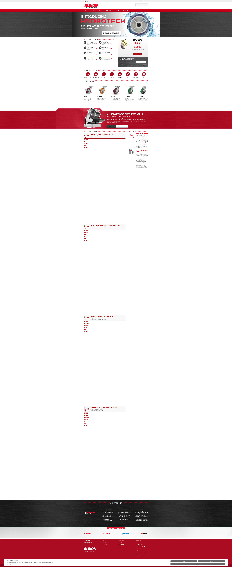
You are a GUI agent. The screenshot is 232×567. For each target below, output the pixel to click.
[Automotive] (104, 74)
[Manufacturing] (88, 74)
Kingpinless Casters (91, 47)
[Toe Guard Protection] (131, 135)
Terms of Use (138, 540)
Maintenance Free (105, 47)
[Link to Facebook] (84, 1)
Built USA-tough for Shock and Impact (102, 317)
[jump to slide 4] (116, 33)
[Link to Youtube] (89, 1)
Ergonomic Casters (106, 52)
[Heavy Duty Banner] (131, 151)
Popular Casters (90, 42)
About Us (120, 542)
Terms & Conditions (139, 544)
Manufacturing (87, 77)
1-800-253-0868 (87, 540)
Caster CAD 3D (121, 544)
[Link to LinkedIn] (88, 1)
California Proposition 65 (140, 546)
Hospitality (135, 77)
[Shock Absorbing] (85, 58)
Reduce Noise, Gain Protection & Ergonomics (104, 408)
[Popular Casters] (85, 42)
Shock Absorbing (90, 58)
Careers (120, 546)
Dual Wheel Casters (91, 52)
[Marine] (120, 74)
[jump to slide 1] (114, 33)
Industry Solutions (105, 544)
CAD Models (104, 542)
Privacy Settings (139, 556)
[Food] (128, 74)
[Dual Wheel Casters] (85, 53)
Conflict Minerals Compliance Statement (141, 553)
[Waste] (144, 74)
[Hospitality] (136, 74)
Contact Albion (121, 540)
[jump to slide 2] (115, 33)
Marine (120, 77)
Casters (103, 540)
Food (128, 77)
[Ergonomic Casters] (100, 53)
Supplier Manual (139, 548)
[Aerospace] (112, 74)
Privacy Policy (138, 542)
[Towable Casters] (100, 58)
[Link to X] (86, 1)
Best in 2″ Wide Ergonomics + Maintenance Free (105, 225)
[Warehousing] (96, 74)
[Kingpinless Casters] (85, 47)
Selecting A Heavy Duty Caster (142, 151)
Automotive (103, 77)
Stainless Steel (105, 42)
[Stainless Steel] (100, 42)
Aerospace (112, 77)
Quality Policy (138, 550)
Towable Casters (105, 58)
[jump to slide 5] (117, 33)
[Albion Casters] (91, 6)
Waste (144, 77)
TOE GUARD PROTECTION (142, 134)
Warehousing (96, 77)
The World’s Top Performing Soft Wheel (102, 134)
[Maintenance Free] (100, 47)
